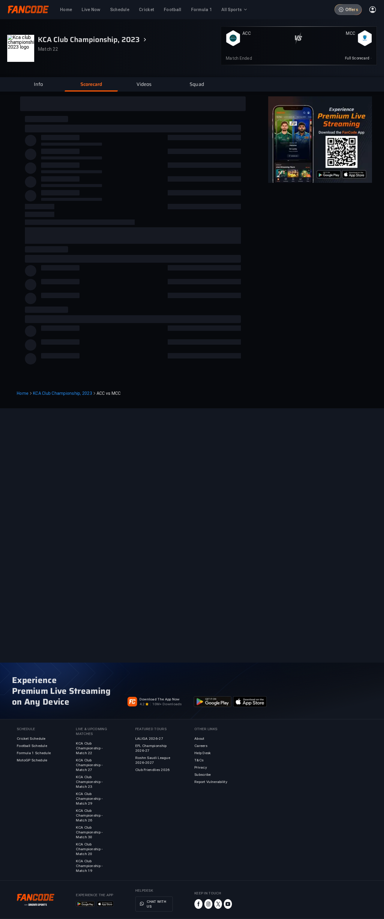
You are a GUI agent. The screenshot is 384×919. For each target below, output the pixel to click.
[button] (38, 84)
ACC (246, 33)
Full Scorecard (357, 58)
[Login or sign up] (372, 9)
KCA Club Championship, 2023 (62, 393)
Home (22, 393)
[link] (358, 58)
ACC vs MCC (109, 393)
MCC (350, 33)
